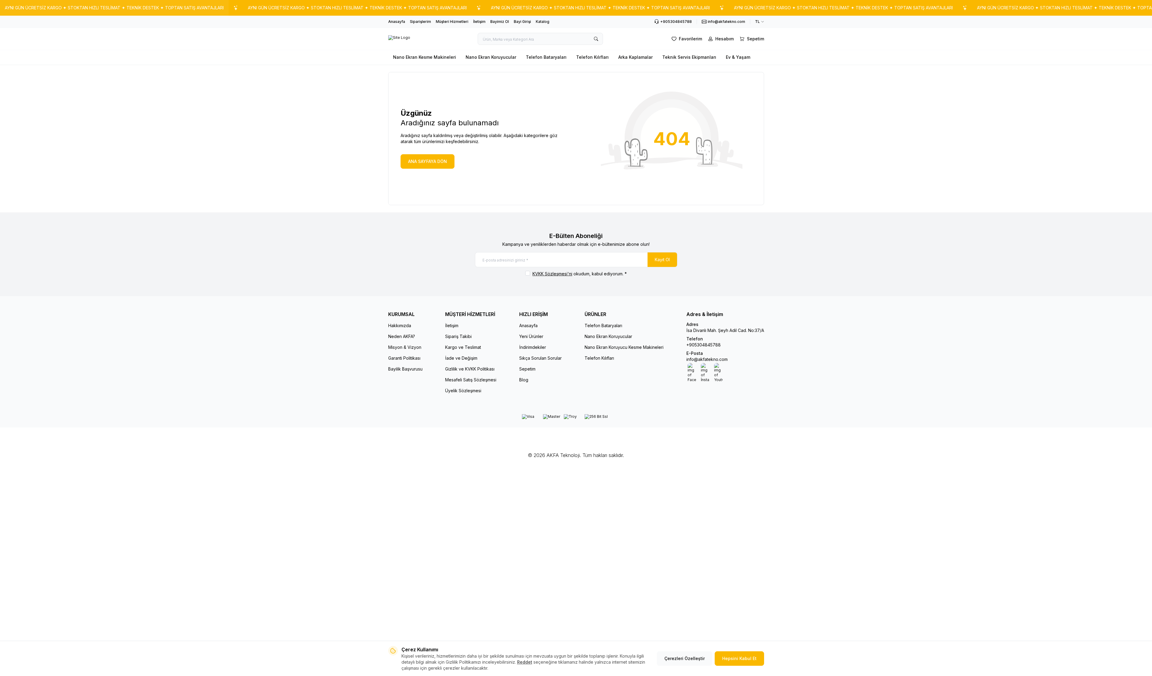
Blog (523, 379)
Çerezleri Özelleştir (684, 658)
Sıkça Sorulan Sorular (540, 358)
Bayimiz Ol (499, 21)
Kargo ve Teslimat (463, 347)
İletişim (479, 21)
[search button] (596, 39)
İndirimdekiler (532, 347)
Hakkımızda (399, 325)
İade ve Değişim (461, 358)
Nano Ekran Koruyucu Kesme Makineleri (624, 347)
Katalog (542, 21)
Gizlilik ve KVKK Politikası (470, 368)
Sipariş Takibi (458, 336)
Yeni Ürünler (531, 336)
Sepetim (527, 368)
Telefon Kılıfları (592, 57)
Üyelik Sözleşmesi (463, 390)
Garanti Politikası (404, 358)
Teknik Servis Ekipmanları (689, 57)
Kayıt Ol (662, 259)
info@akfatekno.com (707, 359)
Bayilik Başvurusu (405, 368)
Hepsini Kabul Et (739, 658)
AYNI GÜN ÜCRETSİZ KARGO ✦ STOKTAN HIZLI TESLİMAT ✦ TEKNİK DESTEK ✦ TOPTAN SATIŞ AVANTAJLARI (114, 7)
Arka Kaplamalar (635, 57)
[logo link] (399, 38)
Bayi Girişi (522, 21)
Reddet (524, 662)
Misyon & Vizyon (404, 347)
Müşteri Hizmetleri (452, 21)
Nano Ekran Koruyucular (491, 57)
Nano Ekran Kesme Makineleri (424, 57)
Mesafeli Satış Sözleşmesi (470, 379)
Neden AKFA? (401, 336)
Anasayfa (396, 21)
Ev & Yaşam (738, 57)
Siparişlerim (420, 21)
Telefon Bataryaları (546, 57)
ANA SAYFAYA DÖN (427, 161)
